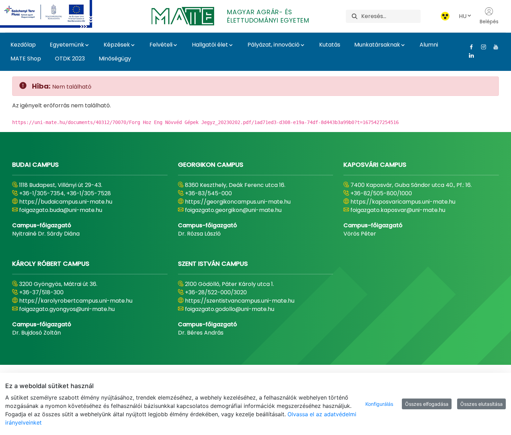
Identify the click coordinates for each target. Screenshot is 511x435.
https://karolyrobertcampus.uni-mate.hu (75, 301)
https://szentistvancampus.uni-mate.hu (239, 301)
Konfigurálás (379, 404)
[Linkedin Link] (468, 55)
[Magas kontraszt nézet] (445, 16)
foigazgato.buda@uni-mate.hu (60, 210)
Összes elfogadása (426, 404)
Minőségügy (115, 59)
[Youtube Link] (493, 47)
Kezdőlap (23, 45)
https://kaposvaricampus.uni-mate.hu (402, 202)
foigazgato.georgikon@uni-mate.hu (233, 210)
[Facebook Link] (468, 47)
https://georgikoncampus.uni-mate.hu (238, 202)
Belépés (489, 21)
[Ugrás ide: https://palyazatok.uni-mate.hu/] (54, 14)
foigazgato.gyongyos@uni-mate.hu (67, 309)
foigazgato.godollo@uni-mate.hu (229, 309)
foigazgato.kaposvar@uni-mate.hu (397, 210)
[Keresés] (354, 16)
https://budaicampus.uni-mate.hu (65, 202)
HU (463, 16)
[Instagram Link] (481, 47)
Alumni (429, 45)
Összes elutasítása (481, 404)
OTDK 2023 (70, 59)
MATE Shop (25, 59)
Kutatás (329, 45)
